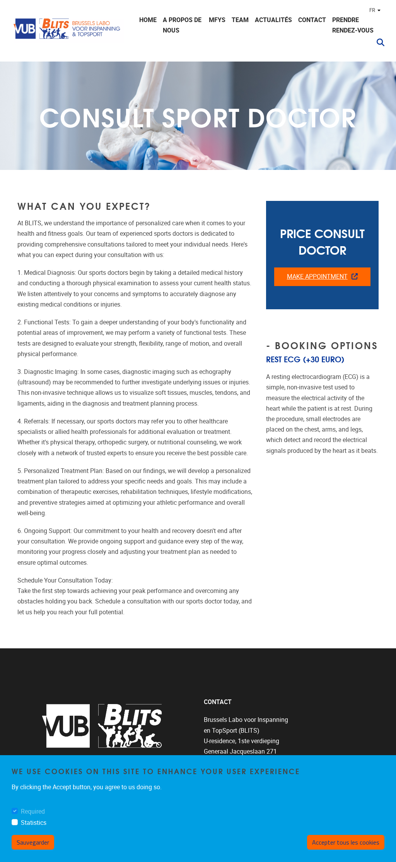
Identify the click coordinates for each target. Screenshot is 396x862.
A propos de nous (182, 25)
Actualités (273, 20)
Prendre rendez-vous (353, 25)
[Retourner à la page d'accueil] (68, 32)
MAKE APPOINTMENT (317, 276)
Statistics (33, 822)
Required (33, 811)
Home (148, 20)
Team (240, 20)
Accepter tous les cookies (345, 842)
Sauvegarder (33, 842)
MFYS (217, 20)
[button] (377, 42)
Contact (312, 20)
